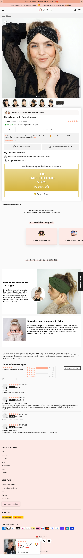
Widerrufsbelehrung (8, 485)
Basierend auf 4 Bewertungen (12, 369)
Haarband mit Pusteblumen (19, 16)
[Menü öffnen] (9, 9)
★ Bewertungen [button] (80, 282)
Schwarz (8, 16)
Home (3, 16)
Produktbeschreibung (11, 204)
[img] (14, 385)
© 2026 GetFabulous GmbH (41, 551)
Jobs (3, 469)
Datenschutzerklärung (9, 488)
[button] (72, 121)
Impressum (6, 498)
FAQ (3, 452)
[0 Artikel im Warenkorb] (79, 9)
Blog (3, 462)
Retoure (4, 455)
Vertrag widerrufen (11, 504)
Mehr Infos (41, 186)
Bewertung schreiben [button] (72, 368)
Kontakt (4, 459)
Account (4, 473)
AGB (3, 491)
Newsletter (6, 466)
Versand (4, 495)
